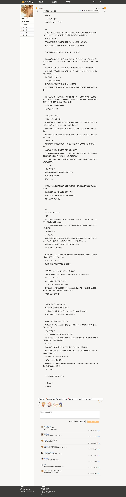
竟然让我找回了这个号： (56, 470)
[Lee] (55, 404)
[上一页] (37, 11)
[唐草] (61, 404)
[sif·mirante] (43, 404)
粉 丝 (25, 32)
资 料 (25, 35)
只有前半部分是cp (80, 399)
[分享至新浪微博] (83, 10)
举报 (80, 10)
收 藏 (25, 27)
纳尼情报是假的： (55, 446)
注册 (100, 1)
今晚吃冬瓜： (54, 440)
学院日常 (71, 399)
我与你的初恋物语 (62, 399)
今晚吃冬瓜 (46, 434)
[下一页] (104, 11)
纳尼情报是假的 (47, 426)
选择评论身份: (73, 421)
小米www (24, 18)
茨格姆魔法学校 (51, 399)
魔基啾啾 (46, 458)
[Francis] (49, 404)
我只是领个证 (90, 399)
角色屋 (41, 2)
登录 (94, 1)
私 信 (25, 30)
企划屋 (54, 2)
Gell (45, 464)
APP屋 (68, 2)
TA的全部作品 (100, 8)
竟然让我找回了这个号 (49, 452)
